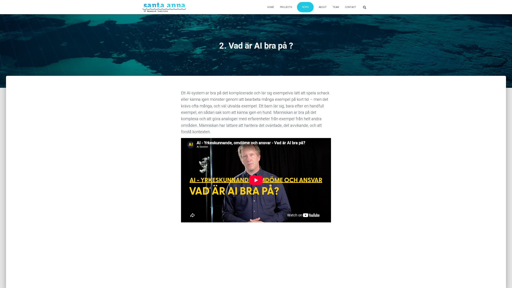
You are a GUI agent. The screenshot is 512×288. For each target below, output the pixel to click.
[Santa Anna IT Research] (164, 7)
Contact (350, 7)
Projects (286, 7)
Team (336, 7)
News (305, 7)
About (323, 7)
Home (270, 7)
